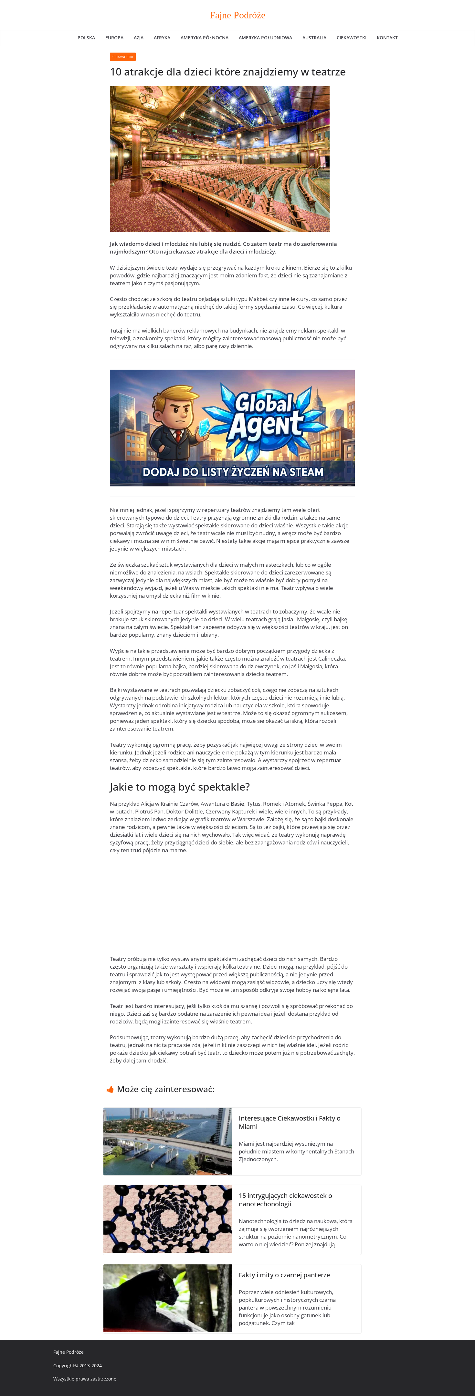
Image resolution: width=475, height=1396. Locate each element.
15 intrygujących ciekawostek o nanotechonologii (285, 1199)
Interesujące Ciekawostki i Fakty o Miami (290, 1122)
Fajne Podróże (237, 15)
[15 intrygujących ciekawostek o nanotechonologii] (167, 1188)
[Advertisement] (232, 907)
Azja (138, 38)
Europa (114, 38)
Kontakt (387, 38)
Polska (86, 38)
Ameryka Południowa (265, 38)
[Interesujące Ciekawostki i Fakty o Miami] (167, 1111)
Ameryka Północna (204, 38)
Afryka (162, 38)
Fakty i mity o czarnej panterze (284, 1275)
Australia (314, 38)
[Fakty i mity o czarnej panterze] (167, 1268)
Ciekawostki (351, 38)
